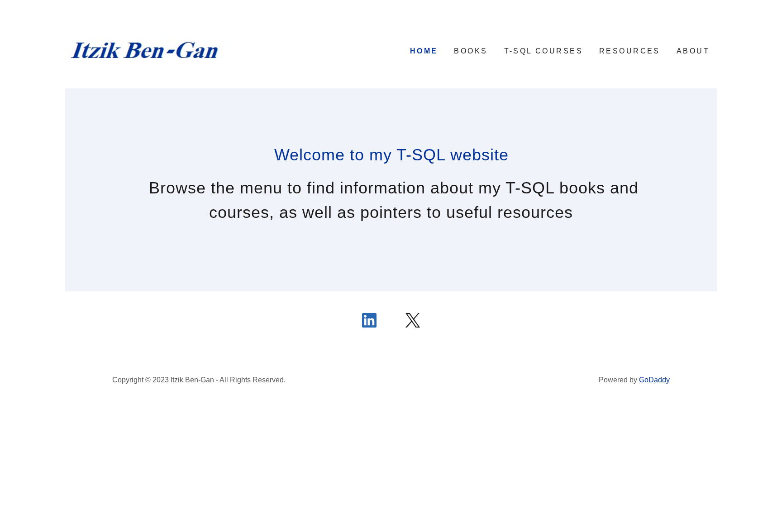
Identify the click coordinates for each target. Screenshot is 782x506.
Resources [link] (629, 51)
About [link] (693, 51)
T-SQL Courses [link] (543, 51)
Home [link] (424, 51)
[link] (146, 50)
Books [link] (470, 51)
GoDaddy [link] (654, 380)
